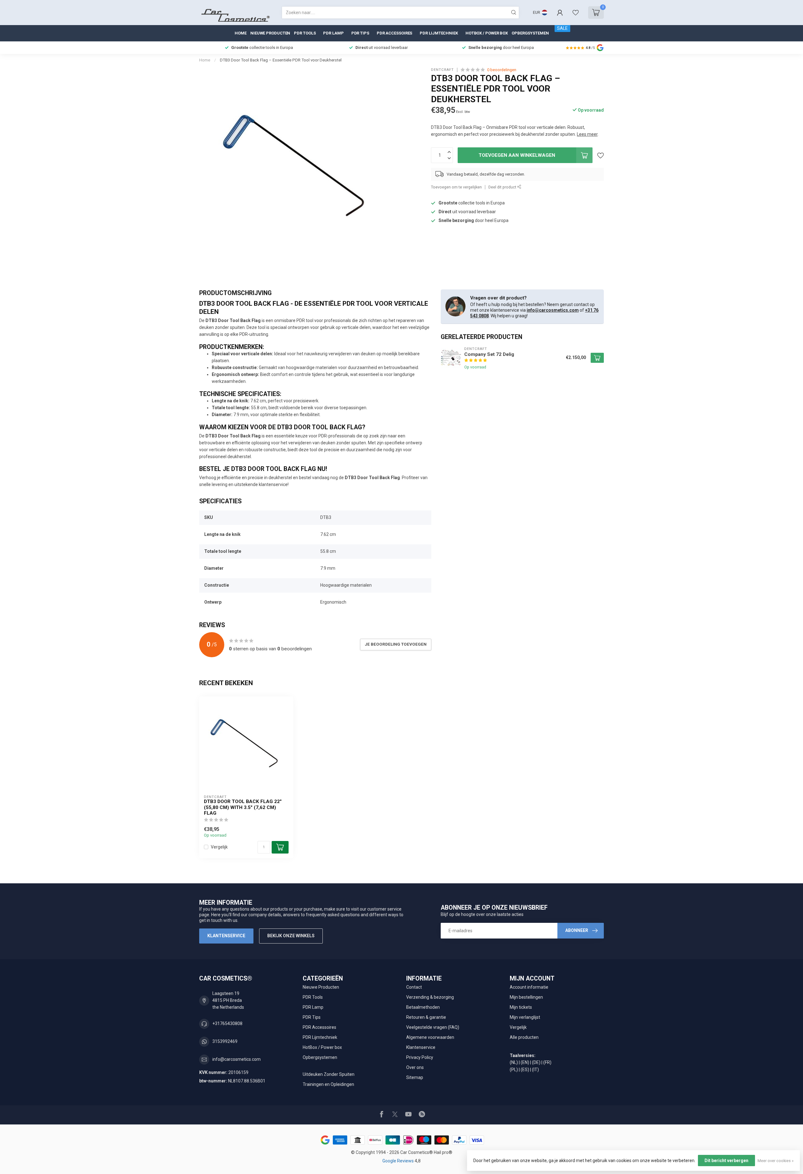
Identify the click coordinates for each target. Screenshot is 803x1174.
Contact (414, 987)
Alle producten (524, 1037)
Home (241, 33)
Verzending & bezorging (430, 997)
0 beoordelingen (501, 69)
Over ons (415, 1067)
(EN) (525, 1062)
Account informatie (529, 987)
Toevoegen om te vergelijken (456, 187)
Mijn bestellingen (526, 997)
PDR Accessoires (394, 33)
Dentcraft (442, 69)
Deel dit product (502, 187)
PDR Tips (360, 33)
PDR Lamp (333, 33)
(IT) (535, 1069)
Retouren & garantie (426, 1017)
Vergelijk (219, 847)
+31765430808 (227, 1023)
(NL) (514, 1062)
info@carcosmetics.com (553, 310)
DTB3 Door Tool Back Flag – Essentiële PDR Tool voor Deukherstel (281, 60)
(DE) (536, 1062)
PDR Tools (305, 33)
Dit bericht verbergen (726, 1160)
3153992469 (224, 1041)
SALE (562, 28)
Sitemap (414, 1077)
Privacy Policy (419, 1057)
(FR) (547, 1062)
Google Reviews (398, 1160)
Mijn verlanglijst (525, 1017)
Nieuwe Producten (270, 33)
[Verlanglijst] (575, 12)
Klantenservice (226, 935)
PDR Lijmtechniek (439, 33)
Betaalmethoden (423, 1007)
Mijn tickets (521, 1007)
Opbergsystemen (530, 33)
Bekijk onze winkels (291, 935)
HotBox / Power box (486, 33)
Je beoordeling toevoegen (396, 644)
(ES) (525, 1069)
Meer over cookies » (776, 1160)
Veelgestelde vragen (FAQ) (432, 1027)
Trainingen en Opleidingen (328, 1084)
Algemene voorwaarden (430, 1037)
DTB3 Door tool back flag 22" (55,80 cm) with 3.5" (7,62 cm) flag (243, 807)
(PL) (514, 1069)
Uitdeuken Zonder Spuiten (328, 1074)
